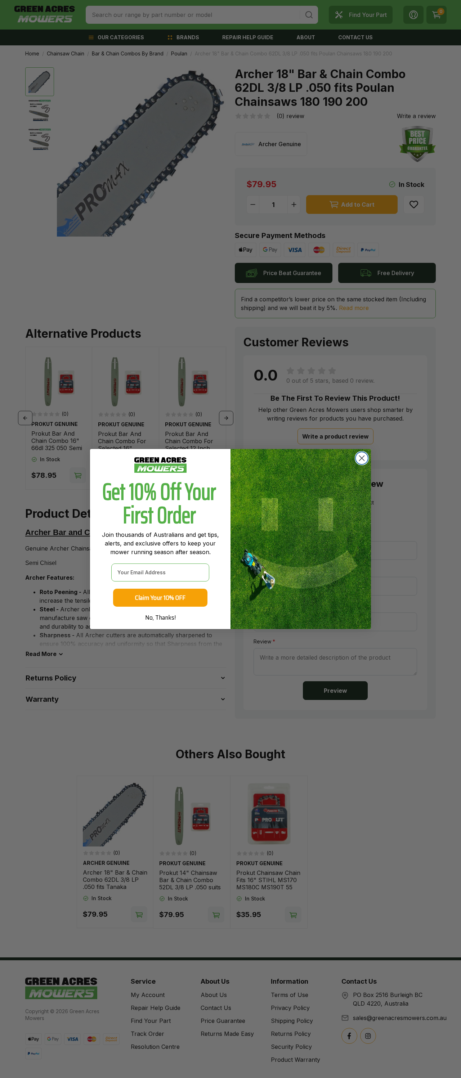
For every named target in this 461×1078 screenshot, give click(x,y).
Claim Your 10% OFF (160, 598)
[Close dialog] (361, 458)
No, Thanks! (160, 617)
